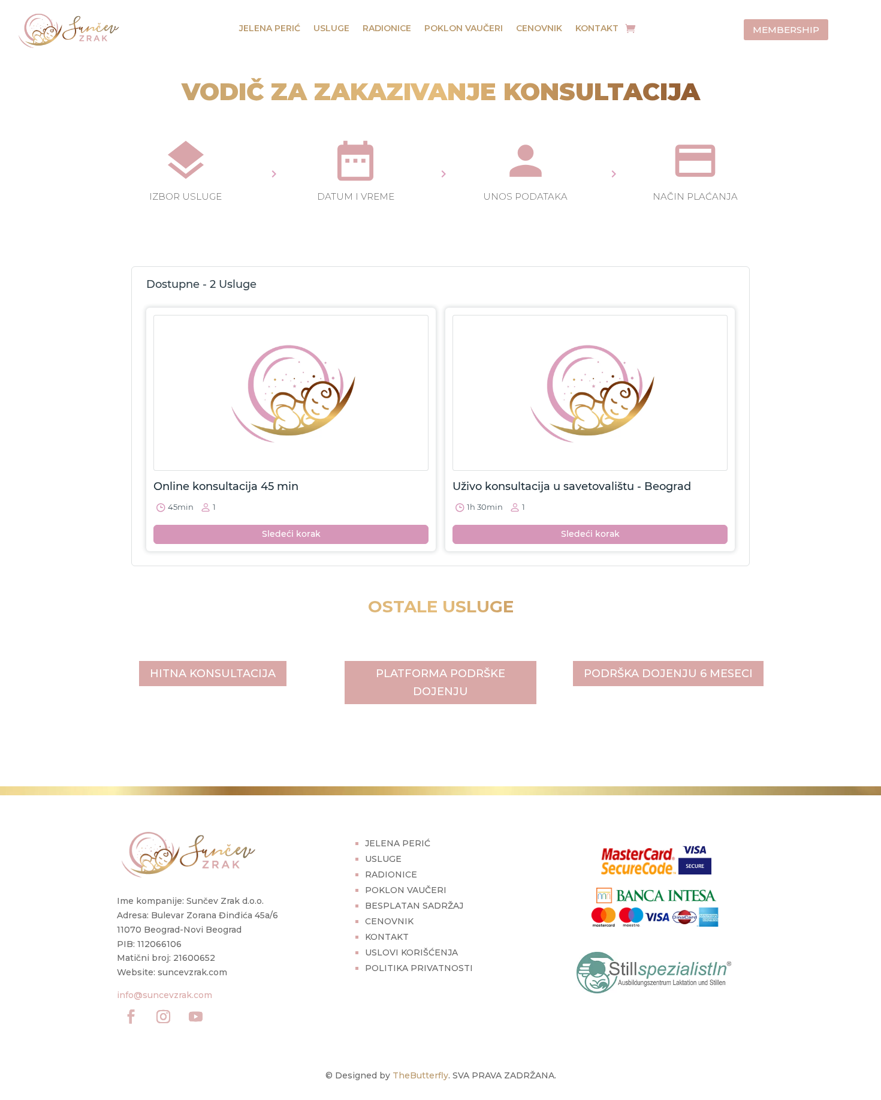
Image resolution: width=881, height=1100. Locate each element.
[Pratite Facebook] (130, 1016)
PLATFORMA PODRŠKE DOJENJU (440, 683)
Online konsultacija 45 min (225, 486)
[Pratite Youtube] (195, 1016)
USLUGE (331, 29)
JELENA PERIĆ (269, 29)
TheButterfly (420, 1075)
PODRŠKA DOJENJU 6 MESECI (668, 673)
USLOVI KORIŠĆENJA (411, 952)
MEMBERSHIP (786, 29)
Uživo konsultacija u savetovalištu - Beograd (571, 486)
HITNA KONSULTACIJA (213, 673)
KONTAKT (596, 29)
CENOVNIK (539, 29)
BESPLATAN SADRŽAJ (414, 905)
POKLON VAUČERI (463, 29)
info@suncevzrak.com (164, 995)
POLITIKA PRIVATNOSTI (419, 968)
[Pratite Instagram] (163, 1016)
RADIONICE (387, 29)
